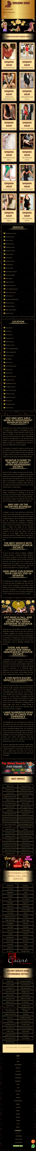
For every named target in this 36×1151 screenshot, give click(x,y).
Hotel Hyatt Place (25, 985)
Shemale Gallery (10, 306)
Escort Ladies (25, 1038)
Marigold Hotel (26, 991)
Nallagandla (10, 892)
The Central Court (25, 1021)
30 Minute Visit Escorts (10, 846)
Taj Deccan (10, 1017)
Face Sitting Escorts (25, 810)
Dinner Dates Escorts (10, 824)
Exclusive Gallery (10, 275)
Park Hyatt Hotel (10, 998)
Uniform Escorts (25, 843)
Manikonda (26, 889)
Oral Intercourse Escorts (25, 817)
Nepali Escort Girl (10, 397)
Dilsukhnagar (10, 941)
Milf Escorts (25, 796)
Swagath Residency (10, 1035)
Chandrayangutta (25, 910)
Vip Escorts (9, 331)
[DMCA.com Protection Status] (18, 1146)
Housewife (10, 944)
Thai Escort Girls (10, 394)
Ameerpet (25, 941)
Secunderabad (26, 930)
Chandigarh (18, 1074)
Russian (26, 947)
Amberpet (25, 937)
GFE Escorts (9, 362)
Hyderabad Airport (25, 988)
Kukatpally (10, 896)
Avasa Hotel (10, 981)
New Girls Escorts (10, 285)
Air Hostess (10, 951)
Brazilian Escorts (10, 247)
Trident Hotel (10, 1031)
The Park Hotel (26, 1024)
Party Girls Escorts (11, 292)
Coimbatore (18, 1078)
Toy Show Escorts (10, 840)
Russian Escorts (10, 303)
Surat (18, 1124)
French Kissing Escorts (25, 820)
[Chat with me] (33, 1141)
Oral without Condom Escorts (25, 828)
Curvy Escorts (9, 264)
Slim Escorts (9, 369)
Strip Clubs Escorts (10, 1038)
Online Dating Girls (11, 352)
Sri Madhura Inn (10, 988)
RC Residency (25, 1002)
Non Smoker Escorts (10, 803)
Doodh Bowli (10, 913)
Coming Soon (18, 1139)
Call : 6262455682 (8, 9)
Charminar (25, 934)
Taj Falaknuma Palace (25, 1017)
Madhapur (25, 885)
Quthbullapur (25, 906)
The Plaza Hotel (10, 1028)
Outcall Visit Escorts (10, 850)
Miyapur (25, 896)
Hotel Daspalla (10, 985)
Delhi (18, 1084)
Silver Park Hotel (10, 1011)
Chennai (18, 1071)
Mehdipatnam (10, 937)
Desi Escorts (9, 373)
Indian (25, 944)
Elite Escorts (9, 335)
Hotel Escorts (9, 408)
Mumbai (18, 1117)
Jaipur (18, 1094)
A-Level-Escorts (10, 237)
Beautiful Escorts (25, 853)
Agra (18, 1061)
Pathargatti (10, 903)
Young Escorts (9, 338)
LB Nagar (10, 934)
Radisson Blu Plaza (26, 998)
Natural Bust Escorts (25, 800)
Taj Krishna (10, 1021)
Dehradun (18, 1091)
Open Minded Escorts (12, 289)
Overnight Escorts (10, 833)
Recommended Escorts (12, 299)
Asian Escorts (9, 240)
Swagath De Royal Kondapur (25, 1010)
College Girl (10, 947)
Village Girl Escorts (11, 376)
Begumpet (25, 903)
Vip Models (9, 359)
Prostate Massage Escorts (25, 833)
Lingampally (10, 927)
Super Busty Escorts (25, 807)
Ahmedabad (18, 1064)
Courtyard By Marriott (25, 981)
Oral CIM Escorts (10, 829)
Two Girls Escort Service (10, 843)
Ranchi (18, 1127)
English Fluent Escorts (10, 796)
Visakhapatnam (18, 1101)
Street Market (25, 899)
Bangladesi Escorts (11, 383)
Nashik (18, 1114)
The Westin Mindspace (25, 1028)
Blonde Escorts (10, 244)
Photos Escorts (10, 342)
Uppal (25, 892)
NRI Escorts (9, 401)
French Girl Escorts (11, 390)
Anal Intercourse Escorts (10, 817)
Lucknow (18, 1107)
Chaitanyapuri (10, 910)
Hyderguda (25, 927)
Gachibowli (10, 889)
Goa (18, 1087)
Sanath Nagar (25, 920)
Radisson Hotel (10, 1002)
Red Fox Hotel (10, 1005)
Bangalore (18, 1081)
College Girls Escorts (25, 789)
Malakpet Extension (10, 916)
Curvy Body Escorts (11, 366)
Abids (10, 899)
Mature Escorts (10, 282)
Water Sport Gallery (11, 310)
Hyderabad (19, 1136)
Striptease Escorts (10, 836)
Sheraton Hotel (25, 1005)
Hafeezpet (25, 923)
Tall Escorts (10, 810)
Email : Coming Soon (9, 12)
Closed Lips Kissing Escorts (10, 820)
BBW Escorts (10, 786)
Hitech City (10, 930)
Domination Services (11, 271)
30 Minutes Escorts (11, 233)
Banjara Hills (10, 885)
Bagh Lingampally (10, 920)
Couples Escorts (25, 850)
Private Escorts (10, 355)
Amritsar (18, 1068)
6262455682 (18, 1142)
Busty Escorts (9, 254)
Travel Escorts (25, 840)
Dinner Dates (9, 268)
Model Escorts (10, 313)
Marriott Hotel (10, 995)
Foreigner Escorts (10, 387)
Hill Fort (26, 913)
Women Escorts (10, 345)
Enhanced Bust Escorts (25, 793)
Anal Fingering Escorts (10, 814)
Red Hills (25, 916)
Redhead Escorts (10, 807)
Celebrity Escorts (10, 404)
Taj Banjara (25, 1014)
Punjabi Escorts (10, 380)
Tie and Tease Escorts (26, 836)
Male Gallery (9, 278)
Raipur (18, 1110)
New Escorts (9, 328)
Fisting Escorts (26, 814)
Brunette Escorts (10, 251)
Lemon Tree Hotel (10, 991)
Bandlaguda (10, 923)
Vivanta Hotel (25, 1031)
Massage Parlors (25, 951)
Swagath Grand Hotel (10, 1014)
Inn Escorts (25, 1035)
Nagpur (18, 1104)
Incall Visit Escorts (25, 846)
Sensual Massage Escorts (26, 824)
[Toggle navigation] (5, 16)
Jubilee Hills (10, 906)
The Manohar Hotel (10, 1024)
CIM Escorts (9, 258)
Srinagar (18, 1120)
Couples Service (10, 261)
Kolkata (18, 1097)
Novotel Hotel (25, 995)
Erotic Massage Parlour (12, 348)
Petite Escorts (9, 296)
